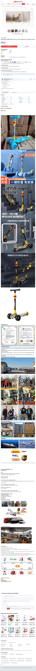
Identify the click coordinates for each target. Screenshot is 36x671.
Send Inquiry (9, 46)
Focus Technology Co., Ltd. (12, 667)
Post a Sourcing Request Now (26, 608)
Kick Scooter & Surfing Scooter (19, 6)
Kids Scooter (28, 644)
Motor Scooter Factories (5, 658)
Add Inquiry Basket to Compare (18, 33)
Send (8, 608)
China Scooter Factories (20, 658)
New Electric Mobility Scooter (5, 662)
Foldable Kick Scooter (4, 654)
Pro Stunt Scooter (11, 654)
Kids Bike (10, 644)
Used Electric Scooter (12, 660)
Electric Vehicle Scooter (5, 660)
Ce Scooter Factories (13, 658)
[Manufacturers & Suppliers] (18, 1)
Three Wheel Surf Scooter (19, 654)
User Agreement (23, 667)
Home (1, 6)
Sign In (2, 88)
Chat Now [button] (27, 46)
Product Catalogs (13, 642)
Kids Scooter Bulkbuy (14, 662)
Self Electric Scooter (29, 660)
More (1, 664)
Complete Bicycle (3, 644)
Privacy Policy (31, 667)
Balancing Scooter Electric (20, 660)
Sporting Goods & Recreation (6, 6)
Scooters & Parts (13, 6)
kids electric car (20, 644)
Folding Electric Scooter (29, 658)
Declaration (27, 667)
